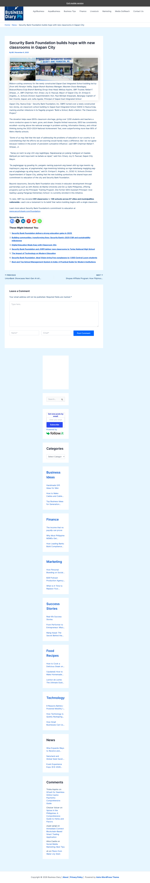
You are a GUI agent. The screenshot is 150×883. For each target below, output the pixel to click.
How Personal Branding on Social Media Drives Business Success (54, 571)
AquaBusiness (54, 11)
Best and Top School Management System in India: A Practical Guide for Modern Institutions (54, 262)
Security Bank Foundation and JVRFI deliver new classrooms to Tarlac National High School (53, 249)
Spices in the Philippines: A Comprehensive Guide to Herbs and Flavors (55, 816)
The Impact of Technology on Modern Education (34, 253)
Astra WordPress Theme (107, 877)
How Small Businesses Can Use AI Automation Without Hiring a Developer (55, 723)
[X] (17, 221)
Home (7, 25)
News (14, 25)
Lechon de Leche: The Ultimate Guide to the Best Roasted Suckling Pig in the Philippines (55, 681)
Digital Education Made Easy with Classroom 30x (34, 245)
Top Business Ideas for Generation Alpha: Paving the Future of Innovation (55, 503)
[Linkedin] (23, 221)
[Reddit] (34, 221)
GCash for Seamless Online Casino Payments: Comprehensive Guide (55, 798)
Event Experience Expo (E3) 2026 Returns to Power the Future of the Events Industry (54, 765)
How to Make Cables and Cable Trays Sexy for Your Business (55, 495)
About (65, 877)
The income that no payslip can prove (55, 528)
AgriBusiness (38, 11)
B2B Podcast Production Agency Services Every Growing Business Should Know (54, 579)
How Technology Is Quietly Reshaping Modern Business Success (54, 715)
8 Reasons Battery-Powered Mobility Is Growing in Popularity (55, 707)
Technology (55, 698)
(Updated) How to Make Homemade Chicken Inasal (54, 673)
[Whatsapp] (39, 221)
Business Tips (70, 11)
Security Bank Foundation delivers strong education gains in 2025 (42, 233)
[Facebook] (12, 221)
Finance (83, 11)
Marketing (106, 11)
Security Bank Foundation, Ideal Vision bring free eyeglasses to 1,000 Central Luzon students (54, 257)
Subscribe (54, 425)
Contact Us (138, 11)
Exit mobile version (75, 3)
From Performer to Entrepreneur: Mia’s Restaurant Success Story (55, 626)
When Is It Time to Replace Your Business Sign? (54, 587)
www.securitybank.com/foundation (24, 211)
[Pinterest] (28, 221)
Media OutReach (122, 11)
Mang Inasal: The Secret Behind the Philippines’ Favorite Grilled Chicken (55, 634)
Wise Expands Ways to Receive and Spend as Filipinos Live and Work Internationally (55, 749)
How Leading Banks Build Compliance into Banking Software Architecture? (55, 545)
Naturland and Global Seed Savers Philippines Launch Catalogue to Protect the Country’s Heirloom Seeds (55, 757)
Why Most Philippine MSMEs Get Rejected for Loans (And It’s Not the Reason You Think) (55, 537)
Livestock (94, 11)
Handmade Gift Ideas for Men (53, 486)
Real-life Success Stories (54, 618)
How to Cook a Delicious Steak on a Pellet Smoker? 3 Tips (55, 665)
